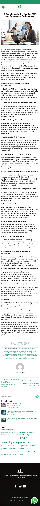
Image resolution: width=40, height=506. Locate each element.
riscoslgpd (16, 451)
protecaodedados (17, 449)
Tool (28, 357)
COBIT (23, 429)
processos (6, 449)
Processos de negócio (27, 355)
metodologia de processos (15, 442)
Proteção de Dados (28, 449)
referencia (9, 451)
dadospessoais (28, 429)
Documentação (12, 432)
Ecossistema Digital (23, 432)
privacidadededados (28, 446)
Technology (19, 357)
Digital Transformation (15, 350)
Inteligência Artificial (22, 351)
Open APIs (7, 445)
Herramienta (15, 351)
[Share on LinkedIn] (28, 343)
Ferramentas (9, 351)
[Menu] (3, 7)
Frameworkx (13, 435)
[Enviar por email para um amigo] (21, 343)
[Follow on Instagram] (20, 486)
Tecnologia (24, 357)
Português (19, 2)
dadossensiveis (4, 432)
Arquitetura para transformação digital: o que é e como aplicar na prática (21, 411)
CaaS (20, 429)
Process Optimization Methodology (14, 355)
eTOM (32, 432)
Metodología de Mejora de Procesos (16, 352)
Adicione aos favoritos (29, 358)
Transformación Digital (13, 358)
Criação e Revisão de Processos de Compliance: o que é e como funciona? (22, 404)
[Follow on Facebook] (15, 486)
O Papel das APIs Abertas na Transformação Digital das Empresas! (30, 383)
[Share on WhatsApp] (11, 343)
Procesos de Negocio (25, 354)
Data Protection (28, 348)
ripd (12, 451)
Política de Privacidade (16, 501)
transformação (22, 451)
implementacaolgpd (23, 435)
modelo (31, 442)
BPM (17, 429)
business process (21, 348)
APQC (14, 429)
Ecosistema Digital (24, 350)
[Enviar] (37, 396)
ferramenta (5, 435)
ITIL (19, 438)
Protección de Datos (12, 357)
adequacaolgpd (7, 430)
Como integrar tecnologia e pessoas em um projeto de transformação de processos (22, 419)
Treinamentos (17, 454)
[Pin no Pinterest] (25, 343)
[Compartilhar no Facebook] (14, 343)
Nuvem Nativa (18, 354)
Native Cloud (11, 354)
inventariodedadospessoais (11, 438)
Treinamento (21, 358)
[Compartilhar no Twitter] (18, 343)
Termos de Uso (26, 501)
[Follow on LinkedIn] (24, 486)
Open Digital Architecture (15, 445)
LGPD (23, 438)
